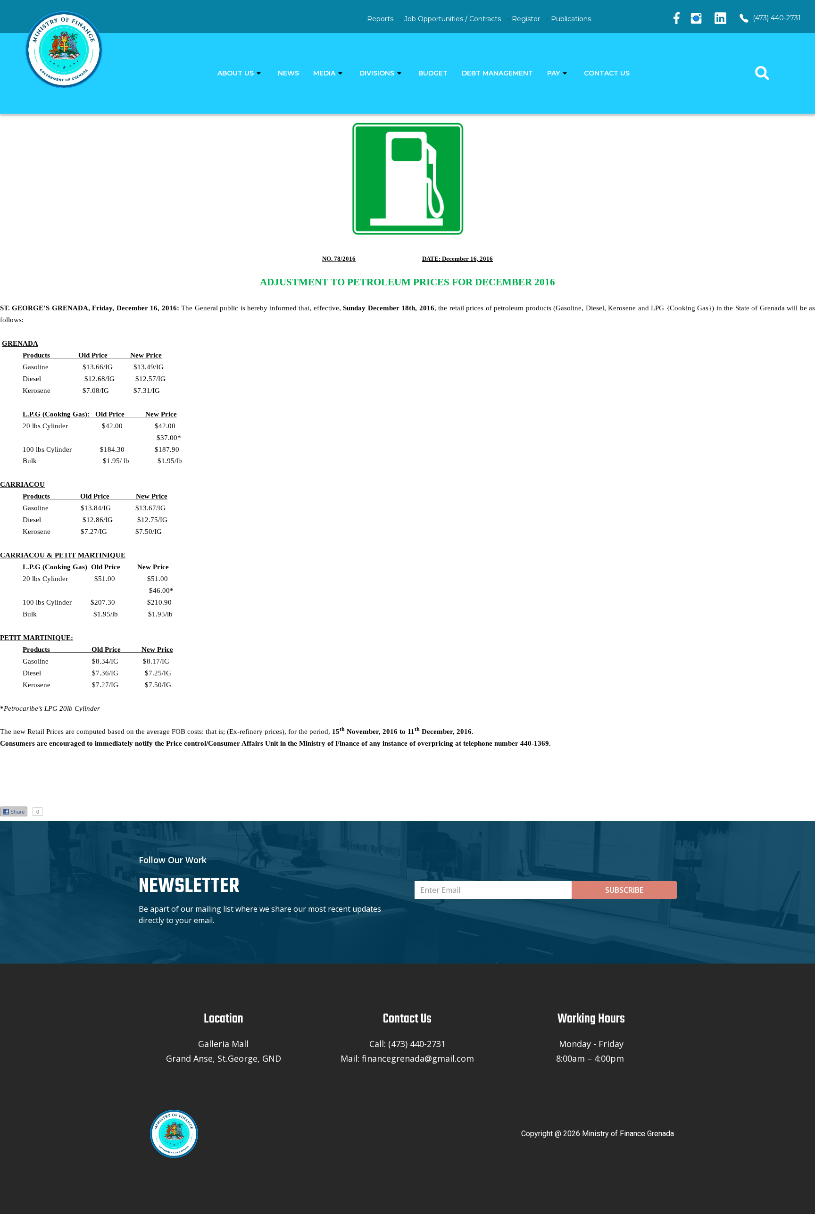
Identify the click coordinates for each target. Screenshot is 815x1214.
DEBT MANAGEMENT (497, 73)
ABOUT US (235, 73)
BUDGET (433, 73)
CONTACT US (607, 73)
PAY (553, 73)
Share (17, 811)
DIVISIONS (376, 73)
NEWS (288, 73)
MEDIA (324, 73)
